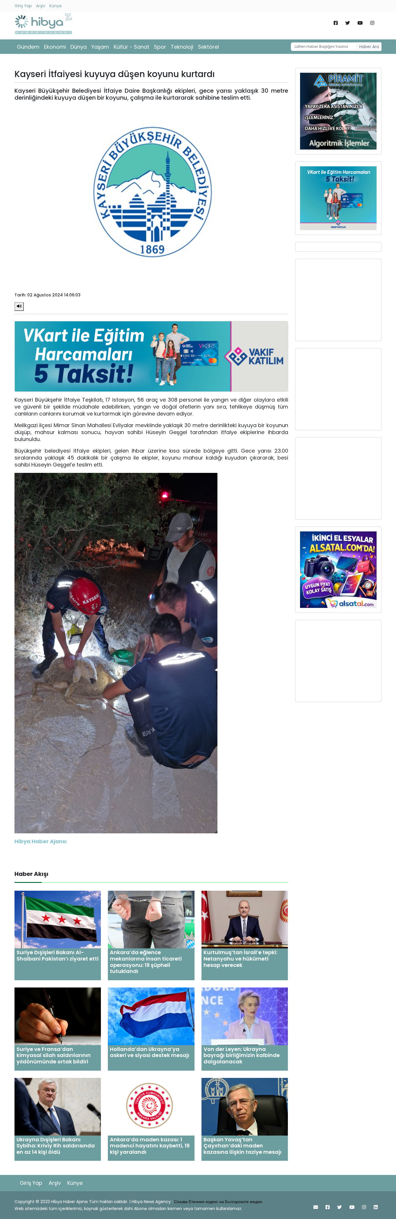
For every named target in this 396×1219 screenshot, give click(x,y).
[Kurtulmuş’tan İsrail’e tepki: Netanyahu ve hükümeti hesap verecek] (244, 919)
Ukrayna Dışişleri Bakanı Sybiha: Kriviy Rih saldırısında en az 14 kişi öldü (56, 1146)
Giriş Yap (23, 6)
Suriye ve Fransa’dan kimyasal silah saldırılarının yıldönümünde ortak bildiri (54, 1055)
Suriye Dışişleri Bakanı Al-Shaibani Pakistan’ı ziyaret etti (58, 955)
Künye (55, 6)
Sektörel (208, 46)
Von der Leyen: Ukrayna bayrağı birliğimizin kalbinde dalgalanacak (242, 1055)
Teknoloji (182, 46)
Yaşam (100, 46)
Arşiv (40, 6)
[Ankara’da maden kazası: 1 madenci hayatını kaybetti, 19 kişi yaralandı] (151, 1106)
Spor (160, 46)
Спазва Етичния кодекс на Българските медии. (218, 1202)
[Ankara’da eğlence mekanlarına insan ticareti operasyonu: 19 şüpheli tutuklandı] (151, 919)
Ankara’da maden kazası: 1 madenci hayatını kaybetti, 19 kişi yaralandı (150, 1146)
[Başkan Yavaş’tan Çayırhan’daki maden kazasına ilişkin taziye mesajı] (244, 1106)
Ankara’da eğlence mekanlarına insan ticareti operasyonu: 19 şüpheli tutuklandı (146, 962)
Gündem (28, 46)
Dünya (78, 46)
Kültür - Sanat (131, 46)
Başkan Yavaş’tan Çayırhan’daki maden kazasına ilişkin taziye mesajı (242, 1146)
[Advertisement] (338, 300)
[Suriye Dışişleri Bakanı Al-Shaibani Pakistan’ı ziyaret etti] (57, 919)
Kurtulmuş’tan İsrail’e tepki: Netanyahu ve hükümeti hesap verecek (240, 958)
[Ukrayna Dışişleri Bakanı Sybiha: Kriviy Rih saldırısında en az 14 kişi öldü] (57, 1106)
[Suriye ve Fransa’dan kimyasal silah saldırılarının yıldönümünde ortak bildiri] (57, 1016)
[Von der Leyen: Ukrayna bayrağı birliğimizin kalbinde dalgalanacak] (244, 1016)
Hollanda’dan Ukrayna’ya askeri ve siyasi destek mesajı (149, 1052)
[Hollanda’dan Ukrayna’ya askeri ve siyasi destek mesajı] (151, 1016)
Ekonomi (55, 46)
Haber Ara (369, 47)
